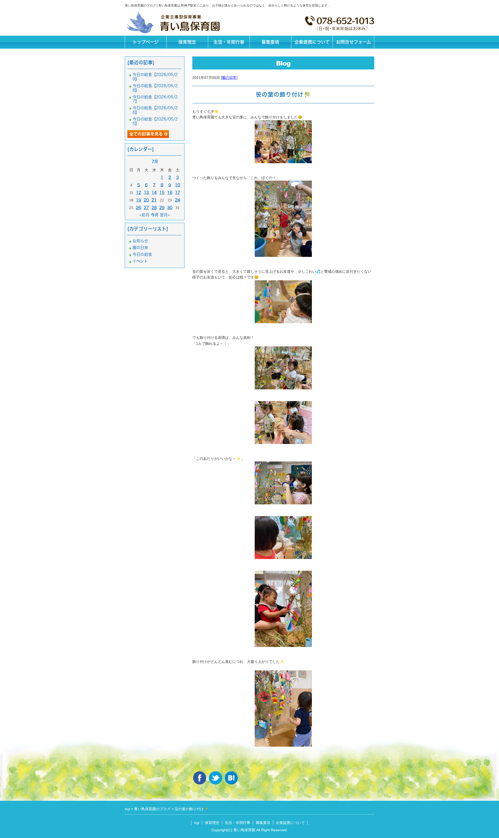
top (196, 823)
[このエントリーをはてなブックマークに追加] (231, 777)
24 (177, 200)
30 (169, 207)
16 (169, 192)
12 (138, 192)
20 (146, 200)
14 (154, 192)
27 (146, 207)
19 (138, 200)
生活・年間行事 (228, 42)
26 (138, 207)
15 (162, 192)
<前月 (144, 215)
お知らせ (140, 241)
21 (154, 200)
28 (154, 207)
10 (177, 185)
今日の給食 (142, 254)
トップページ (146, 42)
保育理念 (187, 42)
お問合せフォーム (353, 42)
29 (162, 207)
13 (146, 192)
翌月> (165, 215)
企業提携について (312, 42)
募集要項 (270, 42)
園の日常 (229, 77)
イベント (140, 261)
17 (177, 192)
